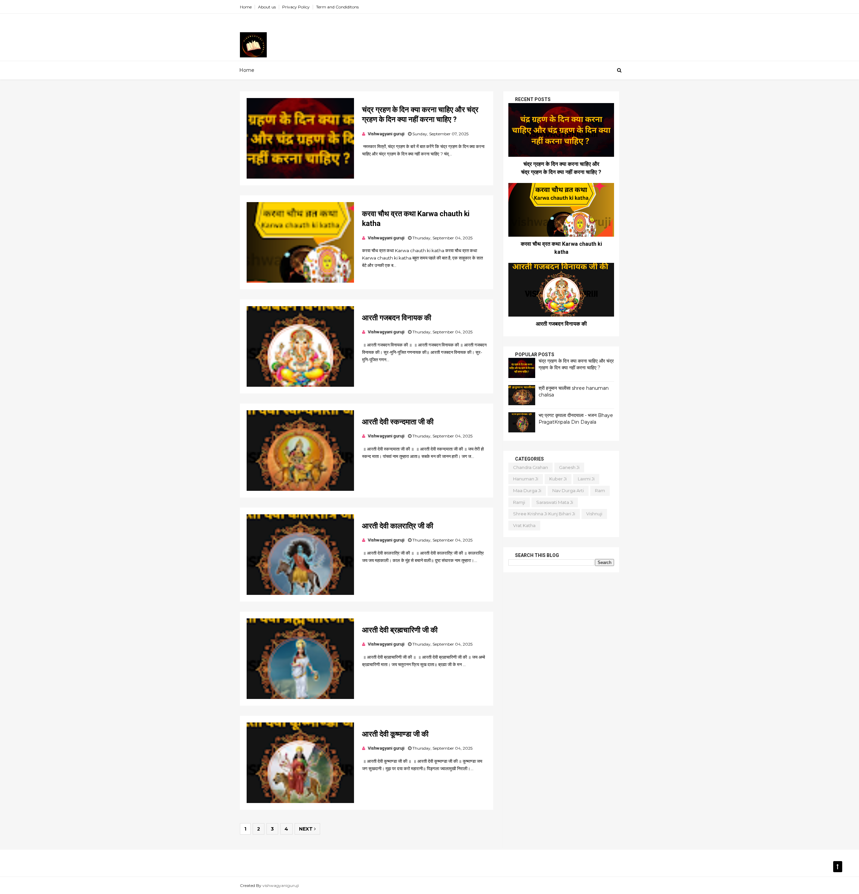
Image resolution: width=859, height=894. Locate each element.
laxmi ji (586, 478)
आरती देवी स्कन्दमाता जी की (398, 422)
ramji (519, 502)
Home (246, 6)
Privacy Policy (296, 6)
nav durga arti (568, 490)
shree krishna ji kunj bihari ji (544, 513)
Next (306, 829)
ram (600, 490)
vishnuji (594, 513)
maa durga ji (527, 490)
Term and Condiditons (337, 6)
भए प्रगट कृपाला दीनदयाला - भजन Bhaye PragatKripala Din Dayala (576, 418)
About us (267, 6)
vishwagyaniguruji (280, 885)
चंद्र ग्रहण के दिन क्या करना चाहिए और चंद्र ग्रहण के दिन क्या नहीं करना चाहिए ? (576, 364)
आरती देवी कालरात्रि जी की (397, 526)
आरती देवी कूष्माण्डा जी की (395, 734)
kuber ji (558, 478)
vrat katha (524, 525)
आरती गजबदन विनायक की (396, 318)
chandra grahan (530, 467)
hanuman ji (525, 478)
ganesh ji (569, 467)
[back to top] (837, 866)
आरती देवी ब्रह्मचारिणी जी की (400, 630)
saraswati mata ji (554, 502)
